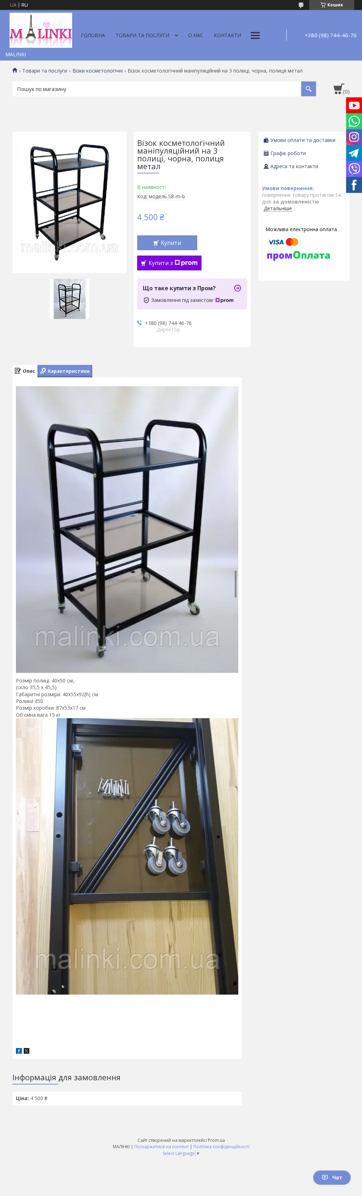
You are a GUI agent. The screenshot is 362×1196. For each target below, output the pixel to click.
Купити (171, 243)
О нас (195, 35)
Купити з (160, 263)
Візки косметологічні (97, 71)
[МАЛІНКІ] (40, 29)
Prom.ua (216, 1140)
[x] (26, 1051)
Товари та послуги (142, 35)
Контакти (227, 35)
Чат (337, 1177)
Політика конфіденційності (221, 1147)
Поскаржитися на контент (161, 1147)
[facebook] (19, 1051)
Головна (93, 35)
